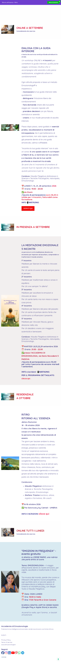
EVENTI (3, 635)
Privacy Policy (5, 640)
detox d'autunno (53, 2)
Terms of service (6, 642)
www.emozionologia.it (8, 645)
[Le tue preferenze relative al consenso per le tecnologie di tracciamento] (58, 659)
